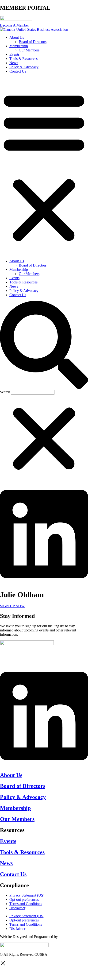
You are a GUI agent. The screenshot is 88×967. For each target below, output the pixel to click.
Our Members (29, 50)
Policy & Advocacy (23, 67)
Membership (18, 46)
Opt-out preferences (24, 899)
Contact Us (17, 71)
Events (14, 54)
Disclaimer (17, 908)
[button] (44, 166)
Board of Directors (32, 42)
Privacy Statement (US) (26, 895)
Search (5, 392)
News (13, 63)
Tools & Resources (23, 59)
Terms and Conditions (25, 904)
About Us (16, 37)
